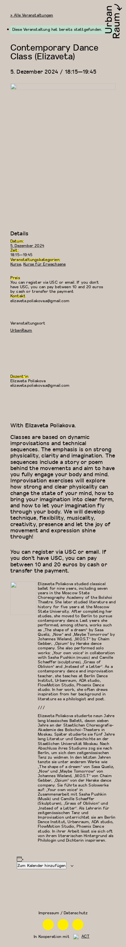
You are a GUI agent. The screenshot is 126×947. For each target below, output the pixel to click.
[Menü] (8, 8)
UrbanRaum (21, 330)
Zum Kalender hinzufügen (41, 865)
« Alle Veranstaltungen (31, 15)
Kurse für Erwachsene (44, 264)
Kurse (15, 264)
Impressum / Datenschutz (63, 913)
